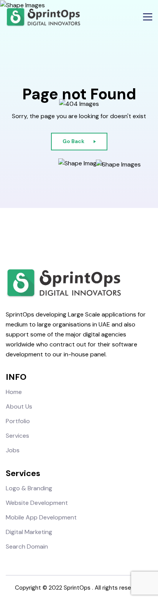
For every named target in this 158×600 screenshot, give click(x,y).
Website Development (37, 503)
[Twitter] (86, 236)
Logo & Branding (29, 488)
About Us (19, 406)
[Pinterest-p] (99, 236)
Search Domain (27, 546)
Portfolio (18, 421)
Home (14, 392)
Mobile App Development (41, 517)
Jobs (13, 450)
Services (17, 436)
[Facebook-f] (59, 236)
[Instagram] (72, 236)
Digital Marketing (29, 532)
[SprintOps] (43, 17)
